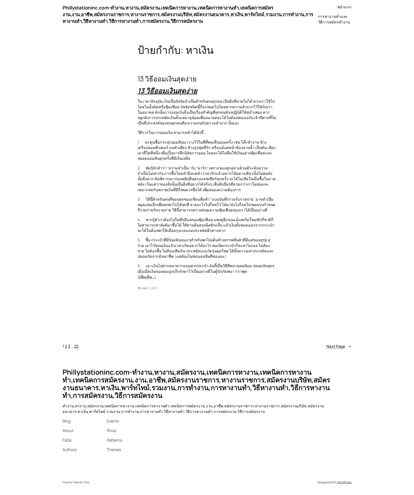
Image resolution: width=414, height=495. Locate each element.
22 (76, 346)
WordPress (344, 482)
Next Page (338, 346)
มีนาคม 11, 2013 (147, 288)
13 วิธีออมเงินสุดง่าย (167, 79)
